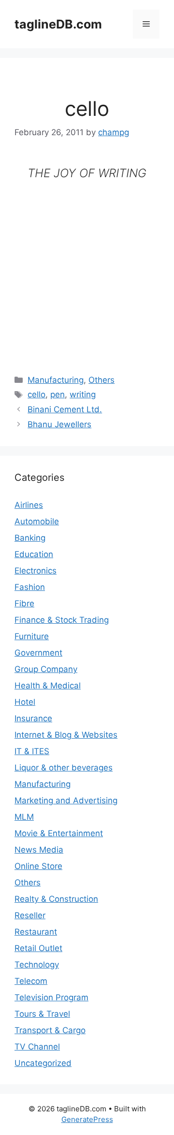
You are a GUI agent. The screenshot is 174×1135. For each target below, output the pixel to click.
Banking (29, 538)
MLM (24, 817)
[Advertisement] (87, 269)
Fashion (29, 587)
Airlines (28, 505)
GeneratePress (87, 1119)
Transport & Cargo (50, 1030)
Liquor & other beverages (63, 767)
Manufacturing (56, 380)
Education (33, 554)
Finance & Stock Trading (61, 620)
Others (101, 380)
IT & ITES (31, 751)
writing (83, 394)
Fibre (24, 603)
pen (57, 394)
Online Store (38, 866)
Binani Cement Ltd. (65, 409)
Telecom (30, 981)
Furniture (31, 636)
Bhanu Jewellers (59, 424)
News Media (38, 850)
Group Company (45, 669)
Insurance (33, 718)
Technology (36, 964)
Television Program (51, 997)
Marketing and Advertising (65, 800)
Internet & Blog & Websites (65, 735)
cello (36, 394)
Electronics (35, 570)
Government (38, 653)
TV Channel (37, 1046)
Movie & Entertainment (58, 833)
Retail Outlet (38, 948)
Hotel (24, 702)
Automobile (36, 521)
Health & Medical (47, 685)
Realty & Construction (56, 899)
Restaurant (35, 932)
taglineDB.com (58, 24)
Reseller (29, 915)
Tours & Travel (42, 1014)
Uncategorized (43, 1063)
